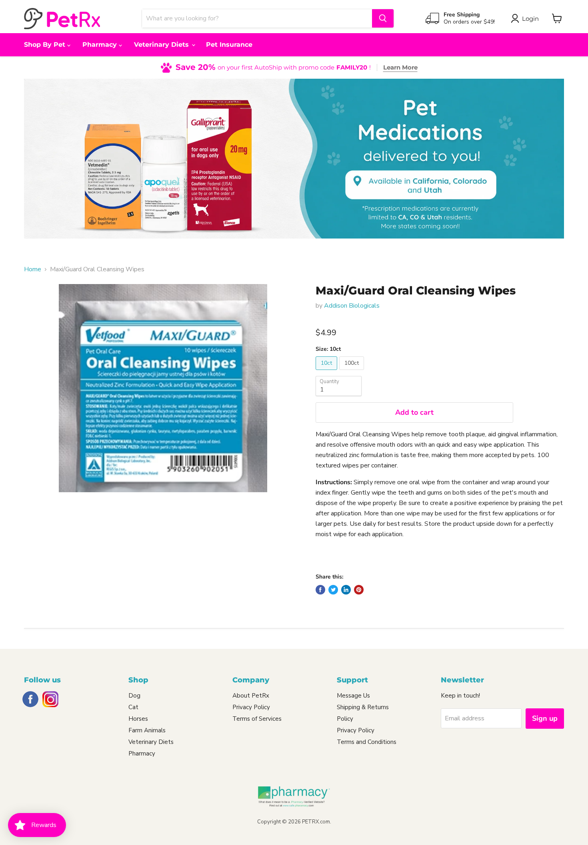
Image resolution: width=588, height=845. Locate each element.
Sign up (545, 718)
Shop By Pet (45, 44)
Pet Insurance (229, 44)
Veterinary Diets (162, 44)
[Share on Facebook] (320, 589)
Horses (138, 719)
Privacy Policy (251, 707)
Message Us (353, 696)
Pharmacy (100, 44)
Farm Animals (147, 730)
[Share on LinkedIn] (346, 589)
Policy (345, 719)
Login (530, 18)
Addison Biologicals (352, 305)
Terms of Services (257, 719)
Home (32, 269)
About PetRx (250, 696)
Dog (134, 696)
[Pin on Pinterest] (359, 589)
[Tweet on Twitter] (333, 589)
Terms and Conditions (366, 742)
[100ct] (352, 372)
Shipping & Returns (363, 707)
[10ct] (327, 372)
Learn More (400, 67)
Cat (133, 707)
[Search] (383, 18)
